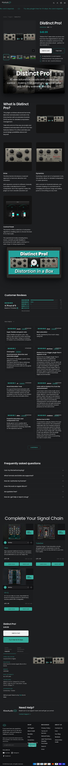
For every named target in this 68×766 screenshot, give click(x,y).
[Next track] (31, 542)
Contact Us (58, 728)
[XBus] (14, 532)
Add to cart (46, 51)
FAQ (56, 731)
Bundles (30, 734)
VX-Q (6, 592)
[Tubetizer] (46, 532)
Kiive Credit (31, 731)
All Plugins (31, 728)
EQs (29, 737)
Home (5, 17)
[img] (12, 329)
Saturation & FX (33, 743)
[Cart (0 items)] (61, 3)
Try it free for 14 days (16, 640)
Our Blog (57, 734)
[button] (25, 300)
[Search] (54, 3)
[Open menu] (65, 3)
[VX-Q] (14, 576)
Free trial (59, 51)
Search (43, 746)
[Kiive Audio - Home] (6, 2)
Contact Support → (25, 714)
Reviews (57, 737)
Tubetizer (39, 543)
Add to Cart (16, 633)
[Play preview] (5, 542)
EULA (42, 749)
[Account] (57, 3)
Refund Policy (45, 736)
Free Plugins (31, 746)
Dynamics (31, 740)
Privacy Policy (45, 728)
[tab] (9, 650)
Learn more (11, 564)
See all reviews (26, 310)
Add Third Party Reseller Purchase (46, 741)
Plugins (10, 17)
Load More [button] (34, 447)
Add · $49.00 (29, 577)
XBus (6, 548)
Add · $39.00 (29, 532)
